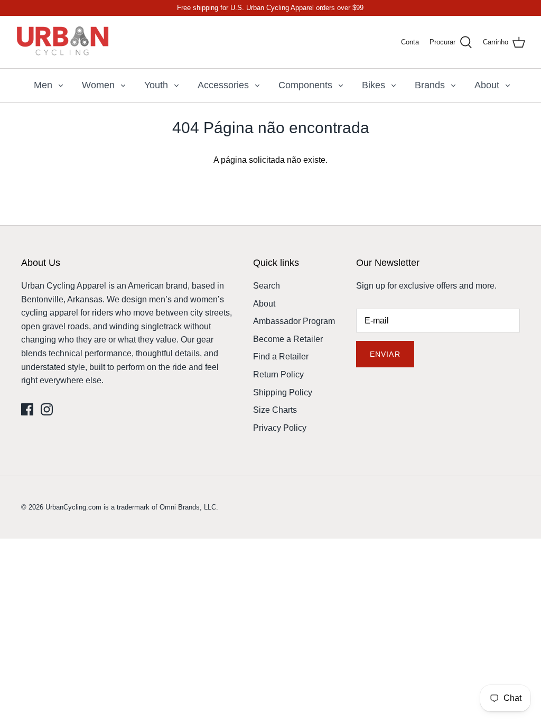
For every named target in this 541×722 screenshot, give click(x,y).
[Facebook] (27, 409)
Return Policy (278, 374)
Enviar (385, 354)
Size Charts (275, 409)
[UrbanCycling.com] (63, 42)
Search (266, 285)
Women (98, 85)
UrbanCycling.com (73, 507)
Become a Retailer (288, 339)
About (486, 85)
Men (43, 85)
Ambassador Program (294, 321)
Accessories (223, 85)
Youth (156, 85)
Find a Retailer (281, 356)
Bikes (373, 85)
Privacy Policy (279, 427)
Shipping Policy (282, 392)
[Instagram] (47, 409)
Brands (430, 85)
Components (305, 85)
